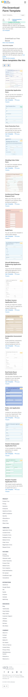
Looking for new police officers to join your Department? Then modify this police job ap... (13, 414)
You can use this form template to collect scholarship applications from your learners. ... (14, 96)
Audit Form (9, 230)
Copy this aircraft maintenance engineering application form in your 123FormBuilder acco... (13, 270)
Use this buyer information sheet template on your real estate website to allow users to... (13, 378)
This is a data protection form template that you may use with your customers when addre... (13, 130)
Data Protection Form (12, 126)
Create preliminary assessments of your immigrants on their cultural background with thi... (13, 342)
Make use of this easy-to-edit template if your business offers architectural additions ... (13, 200)
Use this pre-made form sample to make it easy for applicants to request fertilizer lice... (13, 306)
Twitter (8, 672)
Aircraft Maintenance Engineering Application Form (13, 264)
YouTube (16, 672)
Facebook (4, 672)
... (8, 20)
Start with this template (9, 58)
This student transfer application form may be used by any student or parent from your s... (14, 486)
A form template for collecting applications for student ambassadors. (13, 450)
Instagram (21, 672)
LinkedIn (12, 672)
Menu (25, 2)
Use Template (6, 30)
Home (4, 20)
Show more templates (8, 42)
